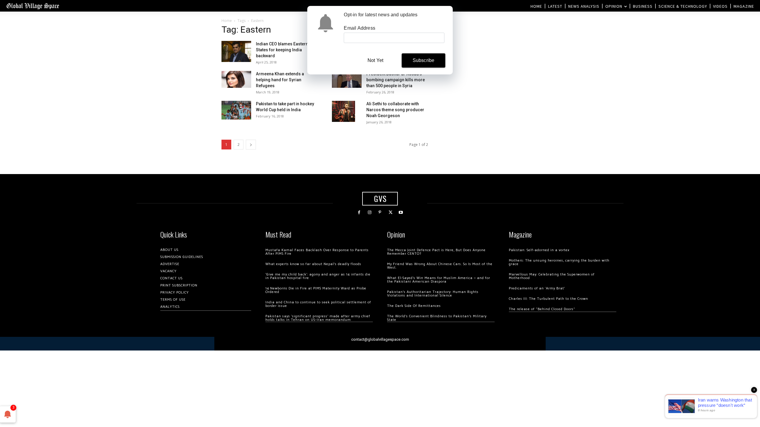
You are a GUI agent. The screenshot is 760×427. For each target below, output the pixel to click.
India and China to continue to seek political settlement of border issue (318, 304)
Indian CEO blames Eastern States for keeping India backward (282, 50)
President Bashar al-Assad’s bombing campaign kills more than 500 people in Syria (395, 79)
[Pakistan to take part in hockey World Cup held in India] (236, 110)
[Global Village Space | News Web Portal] (32, 6)
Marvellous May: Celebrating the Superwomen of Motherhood (552, 276)
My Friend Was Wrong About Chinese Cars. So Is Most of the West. (440, 265)
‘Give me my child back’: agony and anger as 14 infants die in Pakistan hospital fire (317, 276)
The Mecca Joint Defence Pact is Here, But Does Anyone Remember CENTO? (436, 251)
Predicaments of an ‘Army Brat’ (537, 288)
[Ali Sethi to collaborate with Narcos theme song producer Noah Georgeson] (343, 111)
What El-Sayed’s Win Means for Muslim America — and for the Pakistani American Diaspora (438, 279)
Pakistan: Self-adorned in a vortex (539, 250)
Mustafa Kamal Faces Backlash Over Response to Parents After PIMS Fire (317, 251)
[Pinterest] (380, 212)
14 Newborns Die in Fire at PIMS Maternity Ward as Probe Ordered (315, 290)
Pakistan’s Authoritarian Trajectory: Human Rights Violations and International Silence (433, 293)
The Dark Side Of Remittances (414, 306)
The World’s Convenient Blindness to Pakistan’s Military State (437, 318)
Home (226, 20)
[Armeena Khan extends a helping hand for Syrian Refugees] (236, 79)
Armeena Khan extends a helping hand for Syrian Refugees (280, 79)
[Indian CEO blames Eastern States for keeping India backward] (236, 51)
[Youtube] (401, 212)
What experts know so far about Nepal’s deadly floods (313, 264)
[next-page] (251, 144)
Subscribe (424, 60)
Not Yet (375, 60)
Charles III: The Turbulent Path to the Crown (548, 299)
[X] (390, 212)
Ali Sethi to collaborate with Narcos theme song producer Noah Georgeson (395, 109)
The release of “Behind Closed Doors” (542, 309)
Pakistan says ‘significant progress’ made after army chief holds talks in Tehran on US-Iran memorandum (317, 318)
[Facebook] (359, 212)
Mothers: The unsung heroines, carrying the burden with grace (559, 262)
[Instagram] (369, 212)
